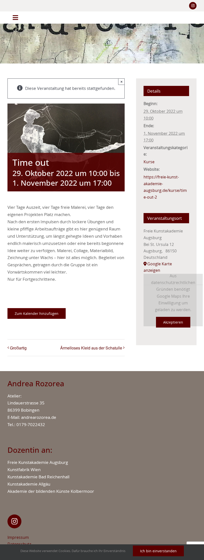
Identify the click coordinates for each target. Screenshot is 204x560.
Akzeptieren (173, 322)
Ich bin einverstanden (158, 551)
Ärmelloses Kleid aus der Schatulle (91, 348)
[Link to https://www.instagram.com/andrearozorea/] (193, 5)
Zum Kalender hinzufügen (36, 313)
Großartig (18, 348)
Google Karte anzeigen (158, 267)
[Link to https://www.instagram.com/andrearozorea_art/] (14, 521)
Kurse (149, 162)
